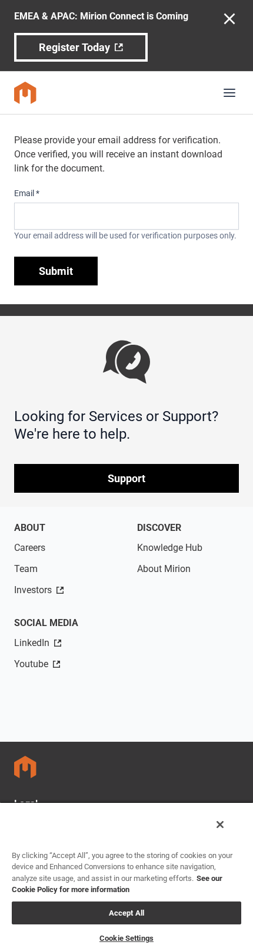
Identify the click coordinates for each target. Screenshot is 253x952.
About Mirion (164, 568)
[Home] (25, 93)
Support (126, 478)
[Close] (220, 824)
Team (26, 568)
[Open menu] (229, 92)
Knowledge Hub (169, 547)
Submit (56, 271)
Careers (29, 547)
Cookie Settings (126, 938)
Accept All (126, 913)
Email (26, 193)
